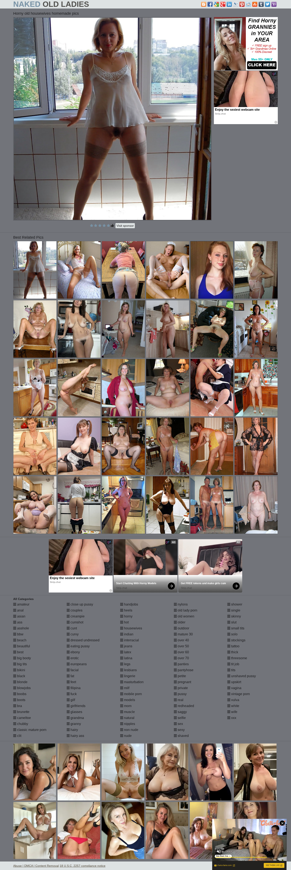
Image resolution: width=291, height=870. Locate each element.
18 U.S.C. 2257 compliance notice (82, 865)
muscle (129, 712)
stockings (237, 640)
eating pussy (80, 646)
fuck (73, 694)
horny (128, 616)
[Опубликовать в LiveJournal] (235, 4)
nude (127, 736)
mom (127, 706)
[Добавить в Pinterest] (242, 4)
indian (128, 634)
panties (183, 664)
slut (233, 622)
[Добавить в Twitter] (267, 4)
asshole (22, 628)
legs (126, 664)
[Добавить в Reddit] (248, 4)
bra (19, 706)
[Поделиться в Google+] (222, 4)
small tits (237, 628)
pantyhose (185, 670)
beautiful (23, 646)
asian (20, 616)
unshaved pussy (243, 676)
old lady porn (187, 610)
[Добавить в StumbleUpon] (254, 4)
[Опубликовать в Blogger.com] (203, 4)
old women (185, 616)
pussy (182, 694)
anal (20, 610)
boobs (21, 694)
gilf (72, 700)
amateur (22, 604)
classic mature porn (31, 730)
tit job (234, 664)
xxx (233, 718)
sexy (181, 730)
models (129, 700)
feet (73, 682)
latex (127, 652)
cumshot (76, 622)
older (181, 622)
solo (234, 634)
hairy (74, 730)
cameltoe (23, 718)
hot (126, 622)
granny (75, 724)
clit (18, 736)
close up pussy (81, 604)
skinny (235, 616)
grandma (77, 718)
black (20, 676)
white (234, 706)
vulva (234, 700)
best (19, 652)
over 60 (183, 652)
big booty (23, 658)
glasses (76, 712)
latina (127, 658)
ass (19, 622)
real (180, 700)
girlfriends (77, 706)
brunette (22, 712)
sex (180, 724)
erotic (74, 658)
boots (20, 700)
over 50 (183, 646)
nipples (129, 724)
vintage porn (240, 694)
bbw (19, 634)
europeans (78, 664)
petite (181, 676)
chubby (22, 724)
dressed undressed (84, 640)
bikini (20, 670)
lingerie (129, 676)
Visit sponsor (125, 225)
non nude (130, 730)
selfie (181, 718)
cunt (73, 628)
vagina (235, 688)
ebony (75, 652)
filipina (75, 688)
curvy (74, 634)
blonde (21, 682)
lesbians (130, 670)
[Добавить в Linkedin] (229, 4)
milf (126, 688)
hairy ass (77, 736)
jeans (127, 646)
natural (128, 718)
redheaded (185, 706)
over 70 (183, 658)
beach (21, 640)
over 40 (183, 640)
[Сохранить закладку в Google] (216, 4)
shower (236, 604)
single (235, 610)
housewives (132, 628)
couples (76, 610)
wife (233, 712)
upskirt (235, 682)
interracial (131, 640)
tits (232, 670)
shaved (183, 736)
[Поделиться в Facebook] (210, 4)
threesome (238, 658)
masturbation (133, 682)
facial (74, 670)
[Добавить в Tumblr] (261, 4)
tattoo (234, 646)
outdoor (183, 628)
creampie (77, 616)
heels (127, 610)
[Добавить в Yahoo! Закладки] (274, 4)
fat (72, 676)
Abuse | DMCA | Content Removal (36, 865)
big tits (21, 664)
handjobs (130, 604)
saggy (182, 712)
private (182, 688)
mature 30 (185, 634)
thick (234, 652)
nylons (182, 604)
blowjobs (23, 688)
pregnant (184, 682)
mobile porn (132, 694)
